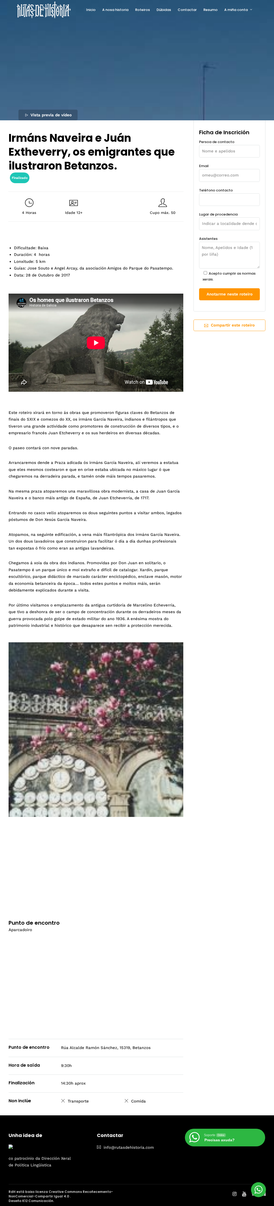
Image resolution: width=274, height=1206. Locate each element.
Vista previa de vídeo (51, 115)
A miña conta (236, 9)
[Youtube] (244, 1194)
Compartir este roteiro (233, 325)
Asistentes (227, 259)
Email (204, 165)
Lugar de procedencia (218, 214)
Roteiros (142, 9)
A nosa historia (115, 9)
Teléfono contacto (216, 190)
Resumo (210, 9)
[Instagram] (235, 1194)
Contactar (187, 9)
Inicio (91, 9)
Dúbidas (164, 9)
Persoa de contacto (216, 141)
